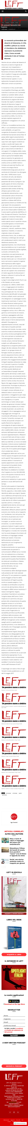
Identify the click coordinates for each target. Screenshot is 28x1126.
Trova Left (18, 1120)
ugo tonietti (4, 795)
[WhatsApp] (13, 35)
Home (2, 14)
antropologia (8, 793)
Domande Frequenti (16, 1121)
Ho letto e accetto (13, 1030)
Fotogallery (7, 22)
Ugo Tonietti (4, 29)
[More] (18, 35)
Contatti (9, 1121)
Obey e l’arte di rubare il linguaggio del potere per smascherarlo (17, 841)
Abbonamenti (6, 1120)
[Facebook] (3, 35)
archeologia (15, 793)
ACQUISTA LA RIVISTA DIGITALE (14, 913)
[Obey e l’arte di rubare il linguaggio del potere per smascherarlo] (5, 840)
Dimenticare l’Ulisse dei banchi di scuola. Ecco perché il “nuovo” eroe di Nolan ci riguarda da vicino (18, 852)
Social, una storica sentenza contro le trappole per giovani (17, 861)
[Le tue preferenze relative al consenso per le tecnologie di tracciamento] (20, 1123)
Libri (22, 1120)
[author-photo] (14, 820)
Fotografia (12, 22)
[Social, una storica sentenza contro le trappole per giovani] (5, 861)
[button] (2, 11)
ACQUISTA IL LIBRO (14, 954)
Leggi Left (13, 1120)
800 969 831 (12, 1102)
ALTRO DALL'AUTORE (14, 834)
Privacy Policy (14, 1109)
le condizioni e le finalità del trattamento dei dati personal (13, 1030)
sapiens (20, 793)
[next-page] (5, 867)
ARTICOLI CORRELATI (14, 831)
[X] (8, 35)
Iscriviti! (14, 1035)
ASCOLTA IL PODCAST (14, 1066)
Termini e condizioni (14, 1108)
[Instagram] (14, 1112)
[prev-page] (2, 867)
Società (16, 22)
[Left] (14, 4)
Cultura (6, 14)
